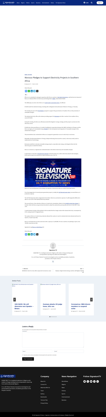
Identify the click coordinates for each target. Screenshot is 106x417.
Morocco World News (37, 227)
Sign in (100, 3)
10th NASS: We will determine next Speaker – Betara (24, 306)
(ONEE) (53, 98)
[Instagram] (94, 381)
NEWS (26, 74)
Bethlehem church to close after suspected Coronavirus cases (36, 269)
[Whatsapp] (97, 381)
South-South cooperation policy (52, 102)
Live (87, 3)
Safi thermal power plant (64, 192)
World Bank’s (41, 110)
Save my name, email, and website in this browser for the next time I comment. (40, 355)
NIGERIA (30, 74)
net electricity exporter (43, 153)
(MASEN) (46, 129)
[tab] (51, 316)
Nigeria (23, 3)
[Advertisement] (53, 17)
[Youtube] (91, 381)
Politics (28, 3)
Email (56, 351)
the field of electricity (63, 97)
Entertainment (45, 3)
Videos (52, 3)
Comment (24, 331)
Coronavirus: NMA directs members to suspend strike (80, 306)
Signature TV (28, 84)
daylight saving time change (71, 203)
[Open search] (91, 2)
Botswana (57, 116)
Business (38, 3)
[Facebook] (84, 381)
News (18, 3)
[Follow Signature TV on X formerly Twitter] (53, 261)
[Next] (91, 299)
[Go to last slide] (14, 299)
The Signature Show (60, 3)
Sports (32, 3)
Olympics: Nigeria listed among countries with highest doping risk (69, 270)
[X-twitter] (88, 381)
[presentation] (24, 292)
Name (24, 351)
